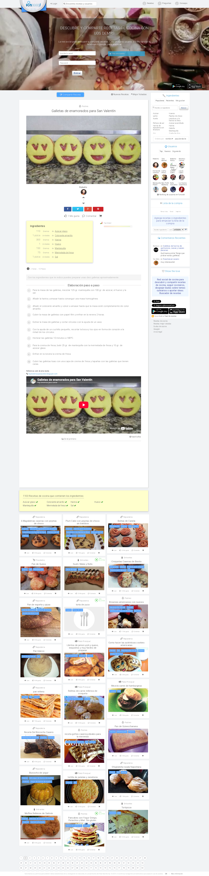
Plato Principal (83, 641)
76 (114, 868)
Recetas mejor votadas (162, 324)
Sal (72, 505)
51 (124, 863)
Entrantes (127, 558)
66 (68, 868)
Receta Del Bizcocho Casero (38, 732)
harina (171, 126)
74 (105, 868)
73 (101, 868)
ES (32, 9)
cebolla (172, 128)
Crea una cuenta (117, 54)
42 (82, 863)
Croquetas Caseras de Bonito (126, 561)
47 (105, 863)
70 (86, 868)
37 (59, 863)
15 (84, 858)
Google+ (157, 329)
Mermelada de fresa (56, 505)
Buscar (183, 108)
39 (68, 863)
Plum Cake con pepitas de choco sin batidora (83, 522)
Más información (177, 874)
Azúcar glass (29, 502)
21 (112, 858)
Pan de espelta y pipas (38, 604)
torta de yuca (82, 604)
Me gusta (73, 216)
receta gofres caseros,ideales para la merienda (83, 735)
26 (135, 858)
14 (79, 858)
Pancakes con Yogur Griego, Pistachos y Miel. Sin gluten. (82, 819)
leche (155, 116)
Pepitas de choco (175, 116)
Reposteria (40, 517)
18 (98, 858)
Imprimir (178, 211)
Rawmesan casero (171, 259)
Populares (160, 101)
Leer (28, 553)
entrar (77, 73)
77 (119, 868)
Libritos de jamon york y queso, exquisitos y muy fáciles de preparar (82, 648)
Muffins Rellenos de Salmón (39, 813)
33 (40, 863)
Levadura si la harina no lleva (174, 120)
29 (21, 863)
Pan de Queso (39, 564)
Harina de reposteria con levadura (158, 128)
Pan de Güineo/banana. (126, 726)
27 (140, 858)
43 (86, 863)
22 (117, 858)
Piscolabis (40, 560)
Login (54, 4)
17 (94, 858)
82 (142, 868)
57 (26, 868)
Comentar (91, 216)
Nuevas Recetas (121, 94)
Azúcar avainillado (176, 123)
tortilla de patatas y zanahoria (83, 777)
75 (110, 868)
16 (89, 858)
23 (122, 858)
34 (44, 863)
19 (103, 858)
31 (31, 863)
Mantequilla (28, 505)
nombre (168, 139)
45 (96, 863)
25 (131, 858)
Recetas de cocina (33, 7)
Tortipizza (127, 807)
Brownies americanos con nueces (126, 602)
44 (91, 863)
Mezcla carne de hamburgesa (126, 686)
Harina (74, 502)
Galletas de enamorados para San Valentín (84, 111)
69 (82, 868)
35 (49, 863)
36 (54, 863)
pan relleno (38, 691)
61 (44, 868)
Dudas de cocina (160, 326)
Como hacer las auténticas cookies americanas (126, 644)
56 (21, 868)
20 (107, 858)
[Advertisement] (83, 464)
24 (126, 858)
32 (35, 863)
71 (91, 868)
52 (129, 863)
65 (63, 868)
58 (31, 868)
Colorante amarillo (56, 502)
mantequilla (173, 131)
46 (101, 863)
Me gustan (180, 101)
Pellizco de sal (158, 123)
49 (114, 863)
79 (129, 868)
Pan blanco (39, 651)
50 (119, 863)
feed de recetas (170, 316)
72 (96, 868)
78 (124, 868)
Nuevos (167, 151)
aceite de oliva (174, 133)
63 (54, 868)
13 (75, 858)
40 (73, 863)
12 (70, 858)
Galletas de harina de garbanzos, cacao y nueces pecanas (172, 248)
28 (145, 858)
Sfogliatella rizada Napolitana (126, 767)
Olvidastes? (92, 67)
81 (138, 868)
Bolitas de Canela (126, 521)
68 (77, 868)
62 (49, 868)
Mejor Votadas (139, 94)
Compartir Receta (71, 94)
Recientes (170, 101)
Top (161, 151)
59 (35, 868)
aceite (155, 119)
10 (61, 858)
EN (35, 9)
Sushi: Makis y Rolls (82, 564)
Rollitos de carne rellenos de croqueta (82, 692)
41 (77, 863)
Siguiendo (176, 151)
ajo (154, 133)
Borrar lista (164, 211)
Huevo (97, 502)
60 (40, 868)
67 (73, 868)
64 (59, 868)
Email (171, 211)
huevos (172, 113)
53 (133, 863)
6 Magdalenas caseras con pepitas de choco (39, 522)
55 (142, 863)
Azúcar (156, 113)
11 (66, 858)
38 (63, 863)
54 (138, 863)
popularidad (180, 139)
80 (133, 868)
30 (26, 863)
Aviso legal (158, 332)
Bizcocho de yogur (38, 773)
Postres (84, 106)
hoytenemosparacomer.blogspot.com (43, 374)
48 (110, 863)
